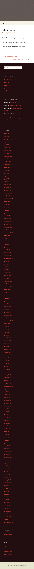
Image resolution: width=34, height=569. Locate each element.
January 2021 (7, 309)
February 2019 (7, 372)
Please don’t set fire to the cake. (20, 59)
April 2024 (6, 213)
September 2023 (8, 233)
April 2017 (6, 414)
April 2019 (6, 366)
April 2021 (6, 301)
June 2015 (6, 468)
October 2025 (7, 162)
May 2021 (6, 298)
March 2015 (7, 474)
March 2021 (7, 304)
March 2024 (7, 216)
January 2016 (7, 451)
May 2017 (6, 412)
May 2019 (6, 363)
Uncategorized (18, 33)
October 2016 (7, 429)
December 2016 (8, 426)
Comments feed (8, 551)
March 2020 (7, 338)
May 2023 (6, 244)
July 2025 (6, 170)
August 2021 (7, 289)
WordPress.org (8, 554)
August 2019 (7, 358)
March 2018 (7, 394)
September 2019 (8, 355)
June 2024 (6, 207)
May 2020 (6, 332)
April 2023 (6, 247)
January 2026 (7, 153)
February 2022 (7, 275)
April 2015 (6, 471)
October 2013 (7, 519)
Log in (5, 546)
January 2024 (7, 221)
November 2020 (8, 315)
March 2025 (7, 181)
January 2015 (7, 480)
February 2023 (7, 252)
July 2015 (6, 465)
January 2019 (7, 375)
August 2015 (7, 463)
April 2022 (6, 270)
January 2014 (7, 511)
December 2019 (8, 346)
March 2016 (7, 446)
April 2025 (6, 179)
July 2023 (6, 238)
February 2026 (7, 150)
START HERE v (16, 102)
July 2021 (6, 292)
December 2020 (8, 312)
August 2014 (7, 491)
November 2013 (8, 517)
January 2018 (7, 400)
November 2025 (8, 159)
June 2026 (6, 139)
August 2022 (7, 261)
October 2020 (7, 318)
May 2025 (6, 176)
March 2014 (7, 505)
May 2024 (6, 210)
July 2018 (6, 392)
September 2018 (8, 386)
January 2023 (7, 255)
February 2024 (7, 218)
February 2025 (7, 184)
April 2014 (6, 502)
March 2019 (7, 369)
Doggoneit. (7, 82)
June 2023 (6, 241)
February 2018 (7, 397)
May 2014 (6, 500)
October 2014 (7, 488)
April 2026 (6, 145)
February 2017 (7, 420)
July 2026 (6, 136)
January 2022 (7, 278)
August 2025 (7, 167)
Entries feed (7, 549)
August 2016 (7, 431)
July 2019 (6, 360)
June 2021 (6, 295)
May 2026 (6, 142)
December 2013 (8, 514)
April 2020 (6, 335)
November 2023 (8, 227)
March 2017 (7, 417)
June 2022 (6, 264)
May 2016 (6, 440)
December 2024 (8, 190)
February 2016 (7, 448)
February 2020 (7, 341)
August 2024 (7, 201)
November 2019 (8, 349)
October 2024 (7, 196)
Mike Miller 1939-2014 (15, 105)
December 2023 (8, 224)
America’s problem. (10, 57)
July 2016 (6, 434)
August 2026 (7, 133)
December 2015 (8, 454)
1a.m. (5, 88)
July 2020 (6, 326)
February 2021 (7, 306)
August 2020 (7, 323)
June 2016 (6, 437)
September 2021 (8, 287)
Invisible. (6, 91)
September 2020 (8, 321)
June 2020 (6, 329)
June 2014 (6, 497)
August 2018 (7, 389)
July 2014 (6, 494)
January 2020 (7, 343)
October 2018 (7, 383)
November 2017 (8, 406)
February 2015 (7, 477)
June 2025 (6, 173)
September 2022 (8, 258)
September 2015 (8, 460)
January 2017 (7, 423)
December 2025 (8, 156)
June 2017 (6, 409)
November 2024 (8, 193)
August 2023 (7, 235)
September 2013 (8, 522)
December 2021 (8, 281)
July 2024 (6, 204)
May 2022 (6, 267)
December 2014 (8, 483)
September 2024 (8, 199)
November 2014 (8, 485)
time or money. (8, 85)
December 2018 (8, 377)
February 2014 (7, 508)
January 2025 (7, 187)
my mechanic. (7, 79)
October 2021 (7, 284)
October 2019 (7, 352)
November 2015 (8, 457)
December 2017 (8, 403)
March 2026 (7, 147)
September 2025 (8, 164)
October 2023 (7, 230)
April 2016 (6, 443)
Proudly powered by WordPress (17, 565)
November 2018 (8, 380)
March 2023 (7, 250)
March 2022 (7, 272)
